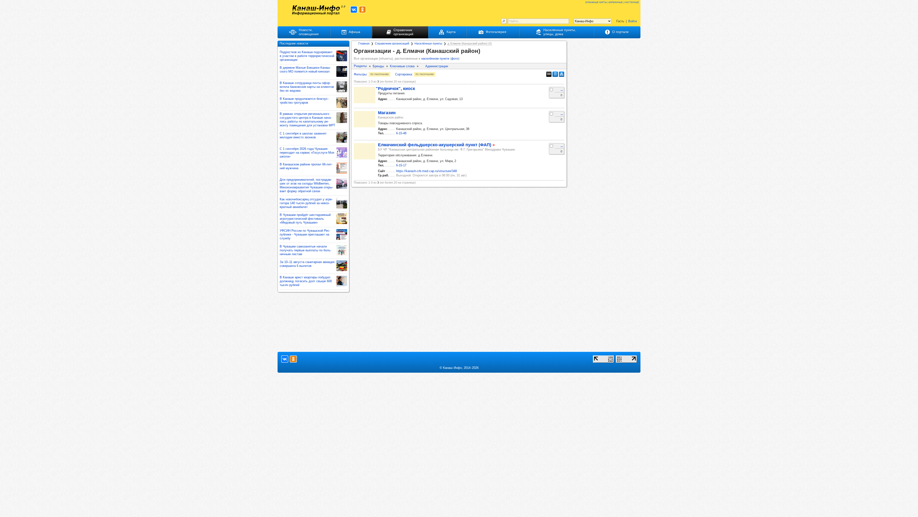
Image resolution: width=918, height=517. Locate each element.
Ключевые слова (402, 66)
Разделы (360, 66)
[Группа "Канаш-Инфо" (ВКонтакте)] (353, 9)
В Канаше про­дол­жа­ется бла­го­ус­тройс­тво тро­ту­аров (304, 100)
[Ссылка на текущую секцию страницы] (483, 51)
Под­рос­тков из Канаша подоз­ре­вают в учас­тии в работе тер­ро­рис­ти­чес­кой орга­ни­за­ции (307, 56)
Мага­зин (387, 112)
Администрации (436, 66)
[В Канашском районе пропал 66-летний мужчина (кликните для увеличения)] (341, 168)
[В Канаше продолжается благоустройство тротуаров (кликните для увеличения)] (341, 102)
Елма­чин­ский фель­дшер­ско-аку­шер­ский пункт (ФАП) (434, 144)
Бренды (378, 66)
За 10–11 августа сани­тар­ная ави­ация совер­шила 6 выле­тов (307, 264)
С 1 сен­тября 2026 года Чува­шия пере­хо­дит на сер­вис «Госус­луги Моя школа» (307, 152)
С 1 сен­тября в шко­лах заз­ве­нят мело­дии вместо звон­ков (303, 135)
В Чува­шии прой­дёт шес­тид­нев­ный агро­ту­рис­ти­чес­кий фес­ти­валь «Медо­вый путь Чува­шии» (305, 218)
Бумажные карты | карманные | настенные (612, 2)
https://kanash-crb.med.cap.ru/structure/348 (426, 171)
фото (455, 58)
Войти (632, 21)
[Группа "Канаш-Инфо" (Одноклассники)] (362, 9)
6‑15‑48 (401, 133)
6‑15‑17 (401, 165)
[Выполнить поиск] (504, 21)
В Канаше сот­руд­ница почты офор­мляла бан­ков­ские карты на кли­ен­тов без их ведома (307, 86)
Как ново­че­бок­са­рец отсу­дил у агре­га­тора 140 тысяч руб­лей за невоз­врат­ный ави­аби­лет (306, 203)
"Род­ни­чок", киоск (395, 88)
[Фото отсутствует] (364, 95)
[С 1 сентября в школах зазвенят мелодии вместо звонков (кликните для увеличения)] (341, 137)
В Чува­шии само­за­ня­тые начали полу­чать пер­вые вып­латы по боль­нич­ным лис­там (305, 250)
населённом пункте (435, 58)
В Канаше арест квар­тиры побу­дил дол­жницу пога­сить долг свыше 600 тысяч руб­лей (306, 281)
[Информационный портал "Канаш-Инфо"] (316, 10)
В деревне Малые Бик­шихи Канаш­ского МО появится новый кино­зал (305, 69)
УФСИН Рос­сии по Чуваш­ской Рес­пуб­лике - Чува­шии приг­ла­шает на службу (305, 234)
